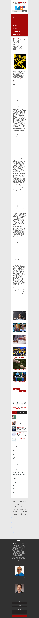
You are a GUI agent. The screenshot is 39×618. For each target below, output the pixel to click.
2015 (13, 489)
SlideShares (17, 31)
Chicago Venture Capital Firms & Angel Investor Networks (21, 427)
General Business (16, 38)
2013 (13, 492)
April (14, 481)
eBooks (16, 28)
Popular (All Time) (15, 412)
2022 (13, 454)
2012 (13, 493)
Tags (24, 412)
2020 (13, 457)
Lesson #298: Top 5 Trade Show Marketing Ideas (19, 467)
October (15, 463)
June (14, 478)
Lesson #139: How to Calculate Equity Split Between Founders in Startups (21, 439)
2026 (13, 449)
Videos (16, 25)
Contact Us (17, 34)
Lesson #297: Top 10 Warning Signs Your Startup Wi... (19, 469)
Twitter (20, 577)
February (15, 483)
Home (15, 17)
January (15, 485)
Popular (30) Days (20, 412)
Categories (17, 23)
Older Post (22, 391)
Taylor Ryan (20, 78)
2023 (13, 453)
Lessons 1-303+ (18, 20)
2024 (13, 451)
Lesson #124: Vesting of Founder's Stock (21, 433)
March (14, 482)
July (14, 477)
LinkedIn (23, 577)
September (15, 464)
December (15, 460)
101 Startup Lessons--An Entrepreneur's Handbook (20, 415)
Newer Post (16, 389)
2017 (13, 487)
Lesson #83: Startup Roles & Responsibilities (21, 421)
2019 (13, 458)
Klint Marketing (15, 81)
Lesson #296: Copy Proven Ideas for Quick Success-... (19, 475)
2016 (13, 488)
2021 (13, 455)
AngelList (19, 578)
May (14, 479)
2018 (13, 459)
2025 (13, 450)
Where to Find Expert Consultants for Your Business (19, 473)
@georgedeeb (19, 301)
